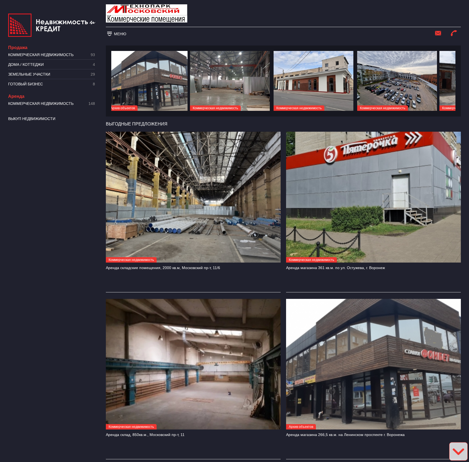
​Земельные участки (51, 74)
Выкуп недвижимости (31, 119)
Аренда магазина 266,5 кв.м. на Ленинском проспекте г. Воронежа (345, 434)
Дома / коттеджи (51, 64)
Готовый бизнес (51, 84)
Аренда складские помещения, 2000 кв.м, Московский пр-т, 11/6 (163, 268)
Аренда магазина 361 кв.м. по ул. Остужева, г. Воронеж (335, 268)
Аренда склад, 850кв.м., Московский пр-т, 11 (145, 434)
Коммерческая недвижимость (51, 55)
